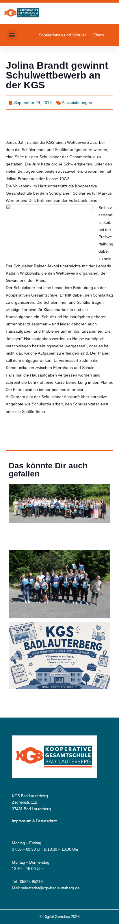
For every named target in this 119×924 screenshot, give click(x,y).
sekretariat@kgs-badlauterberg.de (50, 888)
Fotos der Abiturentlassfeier (42, 533)
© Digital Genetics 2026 (60, 916)
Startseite (18, 526)
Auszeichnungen (77, 102)
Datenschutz (46, 821)
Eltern (98, 35)
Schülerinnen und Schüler (62, 35)
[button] (12, 35)
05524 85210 (31, 881)
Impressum (21, 821)
